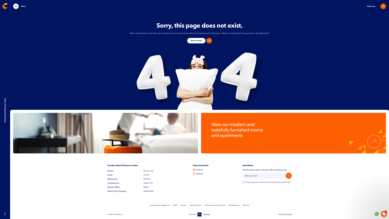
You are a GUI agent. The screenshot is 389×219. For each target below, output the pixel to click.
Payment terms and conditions (215, 205)
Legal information (196, 205)
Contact (146, 175)
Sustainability (148, 191)
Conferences (113, 183)
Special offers (113, 187)
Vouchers (146, 179)
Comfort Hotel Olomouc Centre (5, 110)
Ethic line (246, 205)
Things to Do (148, 183)
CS (5, 211)
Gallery (146, 187)
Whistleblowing (234, 205)
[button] (372, 189)
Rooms (110, 171)
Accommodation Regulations (160, 205)
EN (5, 213)
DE (5, 215)
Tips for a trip (148, 171)
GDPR (175, 205)
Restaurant (112, 179)
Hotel (110, 175)
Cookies (183, 205)
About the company (116, 191)
